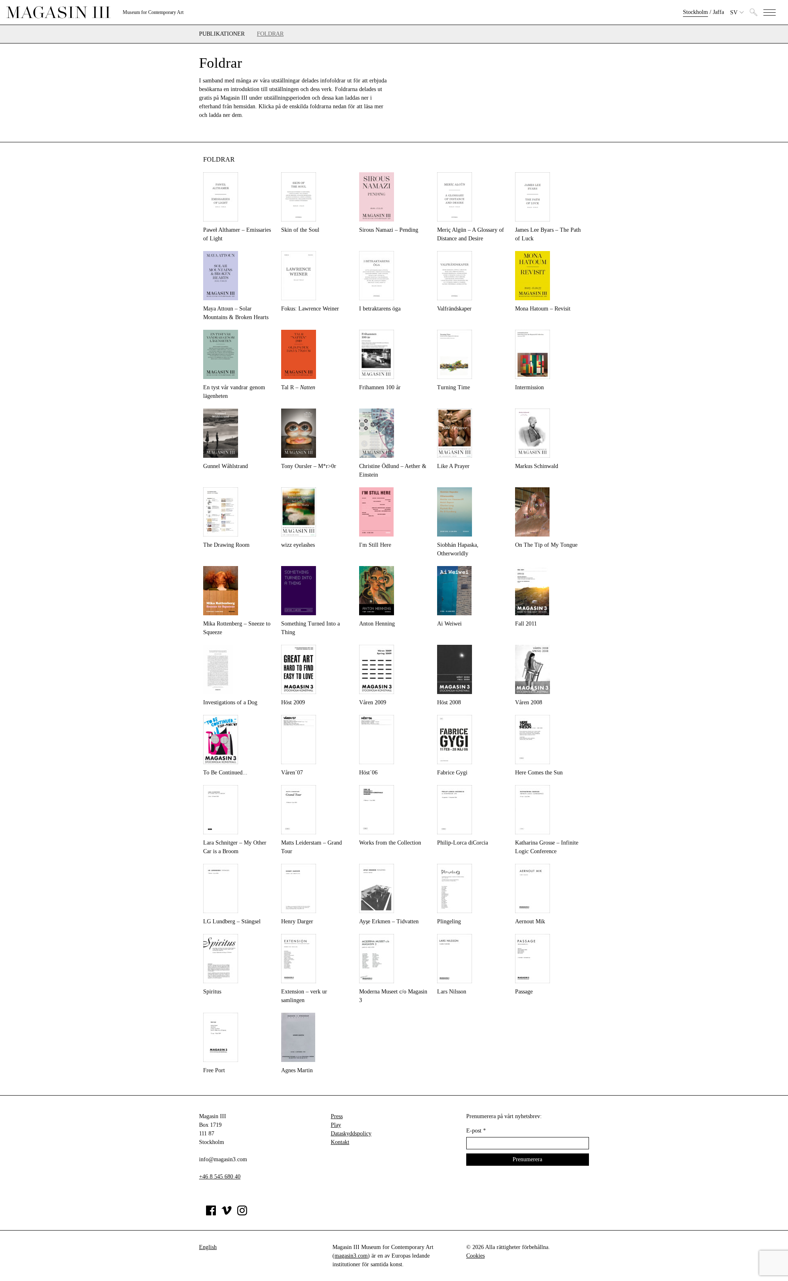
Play (336, 1125)
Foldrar (270, 34)
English (208, 1247)
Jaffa (718, 12)
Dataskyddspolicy (351, 1133)
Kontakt (340, 1142)
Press (337, 1116)
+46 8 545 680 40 (220, 1177)
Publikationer (222, 34)
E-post (476, 1131)
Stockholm (695, 12)
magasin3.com (351, 1256)
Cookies (475, 1256)
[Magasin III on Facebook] (211, 1213)
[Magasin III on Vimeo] (226, 1213)
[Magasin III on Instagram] (242, 1213)
